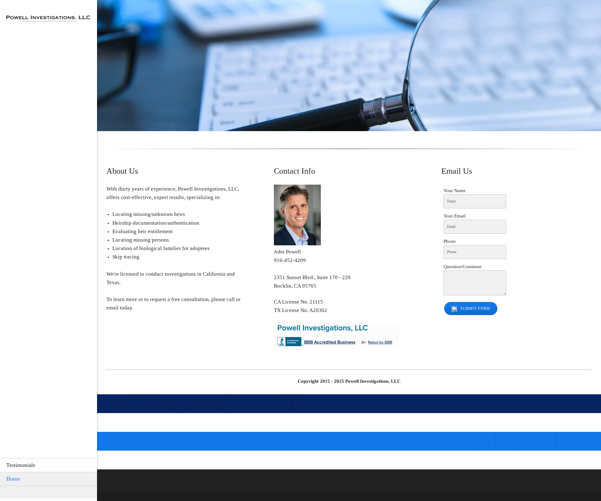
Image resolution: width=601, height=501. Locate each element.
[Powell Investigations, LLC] (48, 20)
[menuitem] (48, 465)
